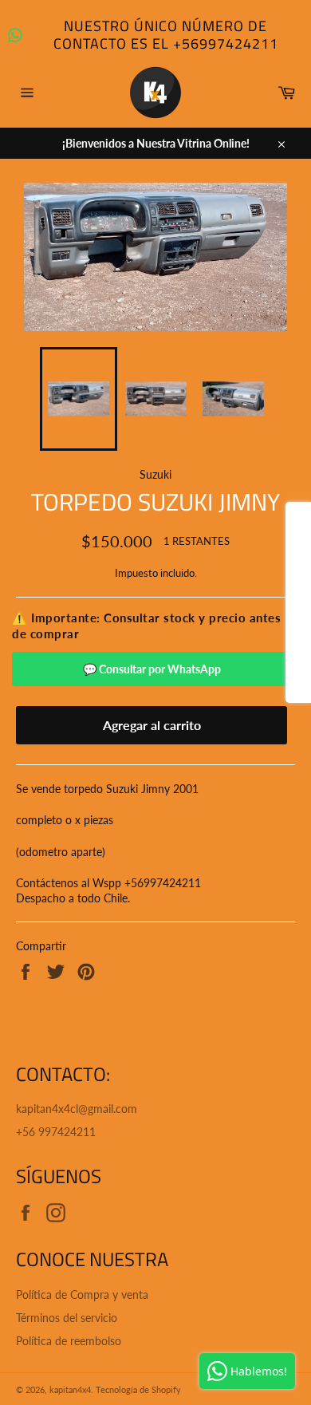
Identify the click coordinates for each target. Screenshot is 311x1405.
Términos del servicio (66, 1317)
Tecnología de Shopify (138, 1389)
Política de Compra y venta (82, 1294)
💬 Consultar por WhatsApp (152, 669)
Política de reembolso (68, 1341)
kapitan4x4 (70, 1389)
